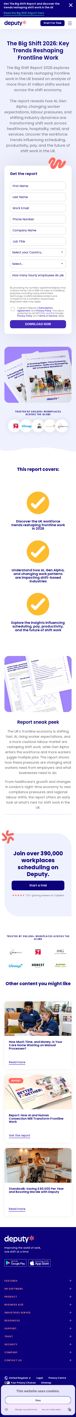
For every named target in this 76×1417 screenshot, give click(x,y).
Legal (39, 1377)
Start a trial (38, 885)
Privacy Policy (43, 310)
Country (17, 253)
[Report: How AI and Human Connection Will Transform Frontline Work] (38, 1109)
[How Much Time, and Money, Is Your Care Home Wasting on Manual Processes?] (38, 1035)
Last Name (19, 197)
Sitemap (46, 1382)
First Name (19, 186)
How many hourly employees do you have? (37, 276)
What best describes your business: (33, 264)
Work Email (19, 209)
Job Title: (18, 242)
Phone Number (21, 220)
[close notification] (70, 5)
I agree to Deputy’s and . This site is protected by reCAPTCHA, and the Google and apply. (41, 312)
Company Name (22, 231)
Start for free (52, 23)
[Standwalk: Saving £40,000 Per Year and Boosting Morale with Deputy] (38, 1182)
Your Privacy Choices (23, 1382)
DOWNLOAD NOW (38, 324)
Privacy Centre (57, 1377)
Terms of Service (47, 315)
